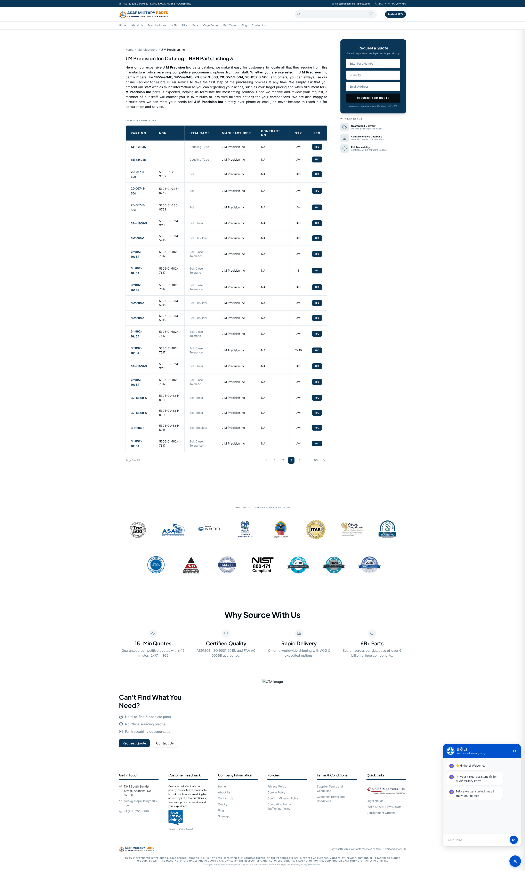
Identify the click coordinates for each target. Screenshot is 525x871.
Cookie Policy (276, 792)
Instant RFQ (395, 14)
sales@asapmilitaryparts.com (352, 3)
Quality (222, 804)
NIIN (184, 25)
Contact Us (259, 25)
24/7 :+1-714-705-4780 (392, 3)
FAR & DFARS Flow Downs (383, 806)
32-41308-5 (139, 223)
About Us (137, 25)
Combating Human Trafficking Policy (279, 806)
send (514, 840)
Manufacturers (157, 25)
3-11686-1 (137, 238)
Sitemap (223, 816)
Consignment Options (380, 812)
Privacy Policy (276, 786)
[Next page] (324, 460)
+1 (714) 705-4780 (136, 811)
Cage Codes (210, 25)
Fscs (195, 25)
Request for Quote (373, 97)
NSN (174, 25)
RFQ (317, 146)
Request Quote (134, 743)
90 (316, 460)
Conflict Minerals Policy (283, 798)
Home (122, 25)
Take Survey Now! (180, 829)
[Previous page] (266, 460)
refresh (514, 751)
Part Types (229, 25)
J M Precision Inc (233, 147)
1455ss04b (138, 147)
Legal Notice (374, 800)
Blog (244, 25)
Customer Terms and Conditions (331, 799)
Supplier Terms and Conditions (330, 788)
